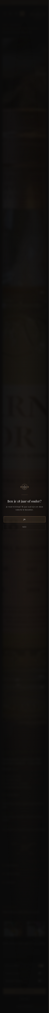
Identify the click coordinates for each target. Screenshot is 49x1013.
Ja (24, 519)
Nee (24, 527)
